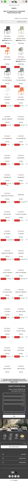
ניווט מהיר (23, 454)
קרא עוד (7, 64)
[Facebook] (18, 476)
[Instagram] (15, 476)
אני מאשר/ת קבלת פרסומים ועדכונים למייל (13, 413)
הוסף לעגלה (21, 43)
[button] (14, 454)
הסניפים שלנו (22, 462)
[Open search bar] (23, 1)
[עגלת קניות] (2, 2)
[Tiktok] (10, 476)
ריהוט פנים (14, 5)
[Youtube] (12, 476)
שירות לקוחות (22, 458)
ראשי (18, 5)
